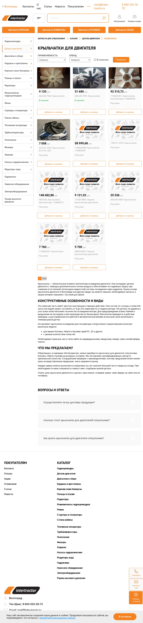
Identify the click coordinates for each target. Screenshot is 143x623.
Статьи (48, 6)
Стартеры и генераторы (16, 110)
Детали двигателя (13, 48)
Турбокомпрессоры (14, 132)
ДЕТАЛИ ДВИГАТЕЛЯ (91, 38)
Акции (7, 479)
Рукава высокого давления (13, 200)
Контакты (28, 6)
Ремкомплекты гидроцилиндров (13, 94)
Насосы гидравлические (16, 162)
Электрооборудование (16, 191)
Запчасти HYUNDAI (89, 30)
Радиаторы (10, 85)
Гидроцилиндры (13, 41)
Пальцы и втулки (13, 78)
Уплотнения (10, 139)
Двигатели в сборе (14, 56)
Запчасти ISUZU (124, 30)
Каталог (74, 38)
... (89, 5)
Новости (60, 6)
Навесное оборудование (17, 184)
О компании (10, 484)
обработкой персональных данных (58, 618)
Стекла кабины (12, 117)
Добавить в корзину (53, 112)
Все (44, 278)
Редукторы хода (12, 169)
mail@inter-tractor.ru (101, 6)
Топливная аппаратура (16, 125)
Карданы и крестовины (16, 63)
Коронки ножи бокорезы (17, 70)
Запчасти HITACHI (18, 30)
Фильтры (9, 147)
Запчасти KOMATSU (53, 30)
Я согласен (125, 616)
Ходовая (9, 154)
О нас (39, 6)
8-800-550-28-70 (33, 604)
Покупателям (76, 6)
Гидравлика (10, 176)
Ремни (8, 103)
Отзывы (8, 473)
